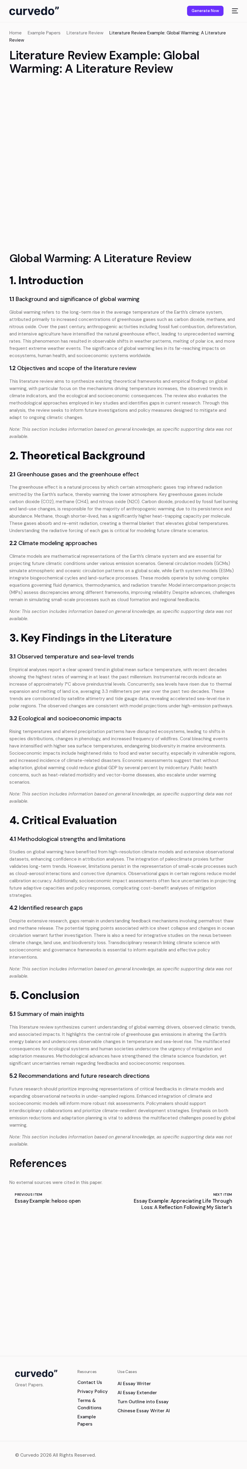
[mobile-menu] (234, 11)
